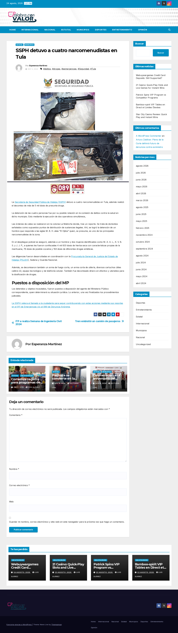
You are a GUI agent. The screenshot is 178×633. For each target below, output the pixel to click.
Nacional (50, 30)
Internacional (30, 30)
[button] (169, 29)
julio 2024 (141, 262)
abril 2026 (141, 193)
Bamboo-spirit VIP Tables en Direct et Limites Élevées (149, 567)
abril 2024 (141, 283)
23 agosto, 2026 (63, 572)
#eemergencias (69, 69)
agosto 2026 (142, 166)
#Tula (93, 69)
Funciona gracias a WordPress (19, 624)
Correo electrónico (19, 485)
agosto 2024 (142, 255)
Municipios (83, 30)
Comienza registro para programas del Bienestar (26, 382)
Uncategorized (27, 375)
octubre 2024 (143, 242)
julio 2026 (141, 173)
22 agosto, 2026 (104, 572)
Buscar (139, 43)
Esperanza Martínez (38, 65)
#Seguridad (83, 69)
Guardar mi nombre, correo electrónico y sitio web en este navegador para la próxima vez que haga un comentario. (66, 522)
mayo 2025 (141, 221)
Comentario (15, 415)
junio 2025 (141, 214)
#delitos (47, 69)
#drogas (56, 69)
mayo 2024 (141, 276)
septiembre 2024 (144, 249)
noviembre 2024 (144, 235)
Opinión (142, 30)
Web (11, 501)
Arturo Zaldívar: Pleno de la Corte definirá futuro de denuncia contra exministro (149, 143)
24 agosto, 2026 (22, 572)
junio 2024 (141, 269)
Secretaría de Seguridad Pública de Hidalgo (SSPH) (40, 202)
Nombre (14, 469)
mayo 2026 (141, 186)
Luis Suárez (34, 387)
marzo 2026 (142, 200)
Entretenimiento (122, 30)
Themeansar (56, 624)
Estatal (66, 30)
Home (12, 30)
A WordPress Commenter (148, 136)
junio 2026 (141, 179)
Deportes (100, 30)
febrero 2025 (142, 228)
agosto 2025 (142, 207)
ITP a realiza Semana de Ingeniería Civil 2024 (39, 323)
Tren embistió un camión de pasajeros (97, 321)
